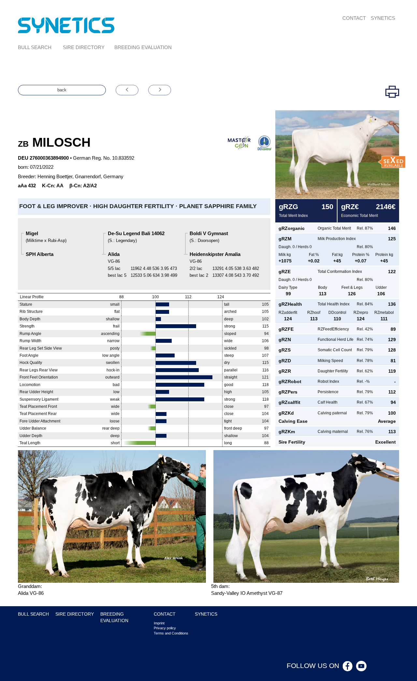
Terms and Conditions (171, 633)
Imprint (159, 623)
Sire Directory (84, 47)
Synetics (383, 18)
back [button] (61, 89)
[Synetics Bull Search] (66, 25)
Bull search (34, 47)
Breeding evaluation (143, 47)
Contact (354, 18)
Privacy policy (165, 628)
